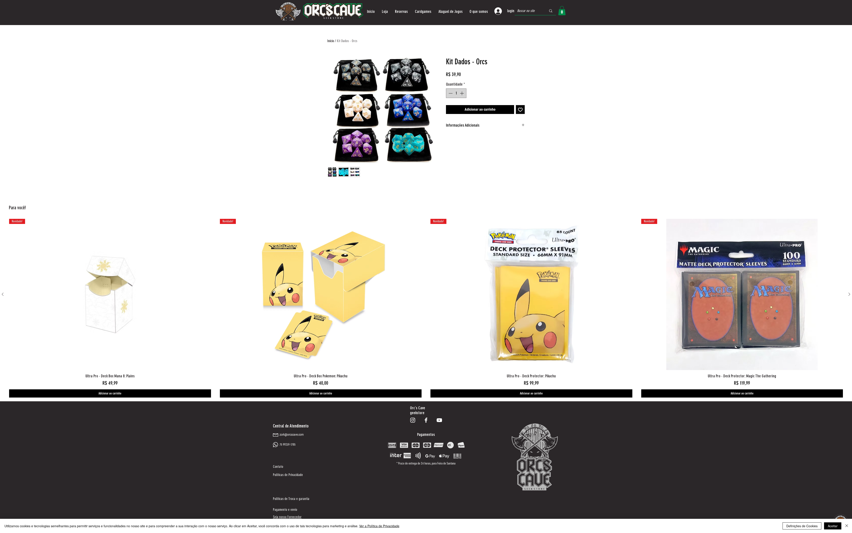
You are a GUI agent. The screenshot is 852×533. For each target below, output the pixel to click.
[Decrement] (450, 93)
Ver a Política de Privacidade (379, 526)
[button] (384, 11)
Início (330, 41)
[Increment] (462, 93)
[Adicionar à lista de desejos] (520, 109)
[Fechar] (846, 525)
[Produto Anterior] (2, 294)
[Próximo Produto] (849, 294)
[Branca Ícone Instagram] (412, 420)
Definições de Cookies (802, 526)
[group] (426, 308)
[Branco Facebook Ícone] (426, 420)
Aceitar (833, 526)
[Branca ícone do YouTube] (439, 420)
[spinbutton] (456, 93)
